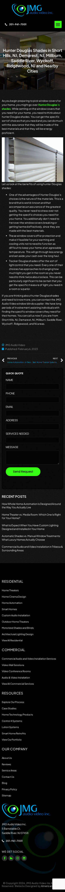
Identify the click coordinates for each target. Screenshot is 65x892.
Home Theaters (10, 590)
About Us (7, 757)
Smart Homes (9, 609)
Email (9, 407)
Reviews (6, 764)
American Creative (52, 886)
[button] (58, 24)
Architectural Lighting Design (17, 634)
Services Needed (17, 434)
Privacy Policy (9, 789)
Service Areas (9, 770)
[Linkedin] (24, 858)
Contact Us (8, 776)
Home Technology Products (17, 714)
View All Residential (12, 640)
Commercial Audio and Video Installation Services (29, 658)
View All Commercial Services (18, 683)
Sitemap (6, 795)
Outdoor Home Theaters (15, 621)
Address (12, 420)
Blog (4, 783)
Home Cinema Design (14, 596)
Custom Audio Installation (16, 615)
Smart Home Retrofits (14, 733)
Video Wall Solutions (13, 665)
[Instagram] (17, 858)
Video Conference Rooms (16, 671)
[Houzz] (11, 858)
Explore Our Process (13, 702)
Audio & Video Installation (16, 677)
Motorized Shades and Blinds (18, 627)
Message (12, 447)
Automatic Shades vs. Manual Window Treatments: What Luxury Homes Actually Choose (31, 537)
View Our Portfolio (12, 739)
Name (9, 380)
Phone (10, 393)
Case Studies (9, 708)
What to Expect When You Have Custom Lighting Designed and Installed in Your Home (30, 527)
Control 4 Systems (12, 720)
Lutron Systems (10, 727)
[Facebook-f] (4, 858)
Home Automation (12, 602)
